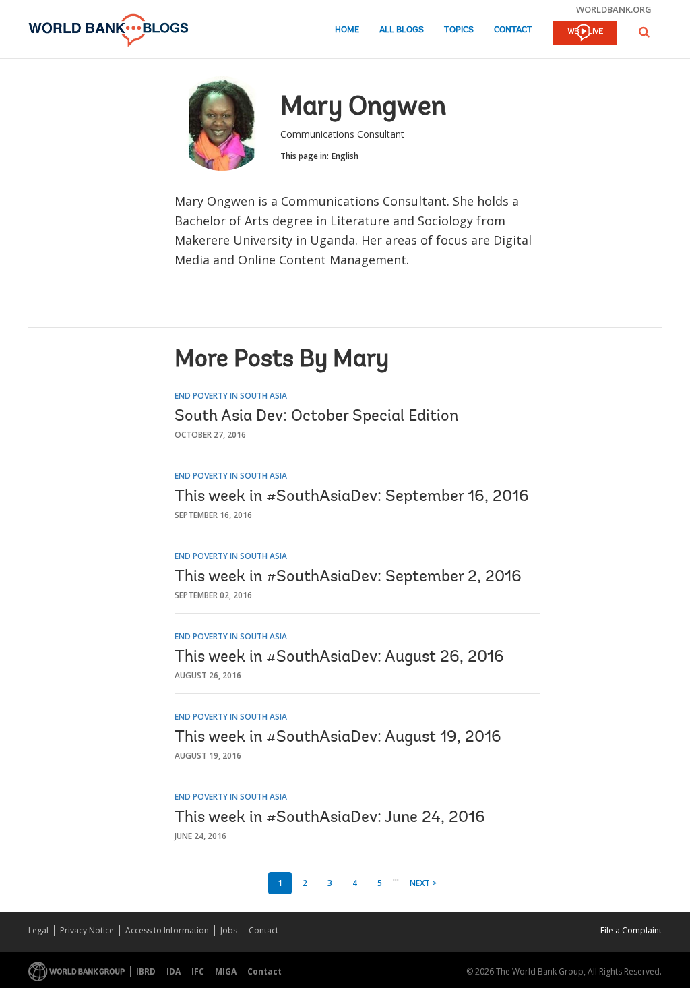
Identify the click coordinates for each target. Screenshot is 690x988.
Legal (38, 930)
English (345, 156)
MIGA (226, 971)
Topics (459, 30)
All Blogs (401, 30)
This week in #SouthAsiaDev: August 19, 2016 (338, 738)
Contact (513, 30)
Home (347, 30)
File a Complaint (631, 930)
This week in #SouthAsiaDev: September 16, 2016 (352, 497)
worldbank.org (614, 9)
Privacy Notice (87, 930)
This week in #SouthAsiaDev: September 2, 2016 (348, 577)
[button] (644, 32)
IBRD (146, 971)
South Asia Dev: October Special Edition (316, 417)
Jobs (228, 930)
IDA (173, 971)
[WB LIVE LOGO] (585, 33)
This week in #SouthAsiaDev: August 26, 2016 (339, 657)
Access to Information (167, 930)
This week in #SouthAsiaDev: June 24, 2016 (330, 818)
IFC (197, 971)
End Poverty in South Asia (231, 395)
